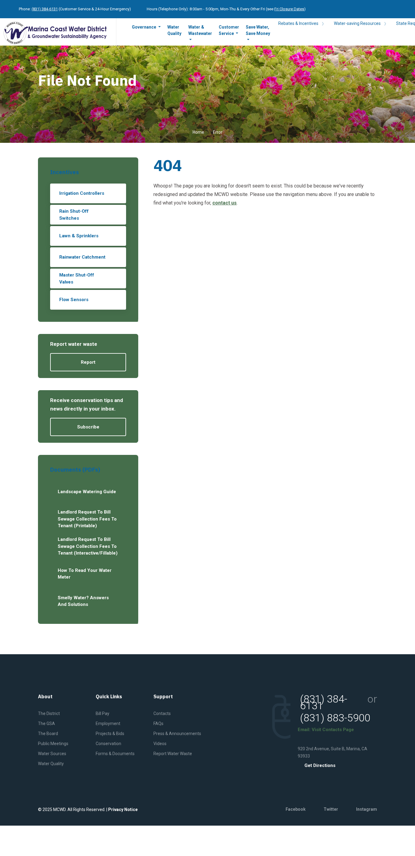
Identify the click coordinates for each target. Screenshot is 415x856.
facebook (296, 809)
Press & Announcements (177, 733)
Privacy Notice (123, 809)
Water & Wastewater (200, 30)
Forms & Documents (115, 753)
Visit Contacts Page (333, 729)
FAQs (158, 723)
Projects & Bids (110, 733)
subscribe (88, 427)
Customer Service (229, 30)
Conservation (108, 743)
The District (49, 713)
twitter (331, 809)
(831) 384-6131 (45, 9)
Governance (144, 27)
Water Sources (52, 753)
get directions (319, 765)
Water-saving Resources (358, 23)
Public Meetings (53, 743)
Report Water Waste (172, 753)
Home (198, 132)
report (88, 362)
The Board (48, 733)
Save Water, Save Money (258, 30)
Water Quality (174, 30)
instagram (366, 809)
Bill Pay (102, 713)
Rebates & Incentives (298, 23)
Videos (159, 743)
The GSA (46, 723)
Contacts (162, 713)
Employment (108, 723)
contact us (224, 203)
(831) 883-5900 (335, 717)
